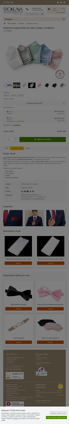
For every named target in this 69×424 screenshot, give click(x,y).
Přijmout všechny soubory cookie (56, 417)
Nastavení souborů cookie (58, 413)
